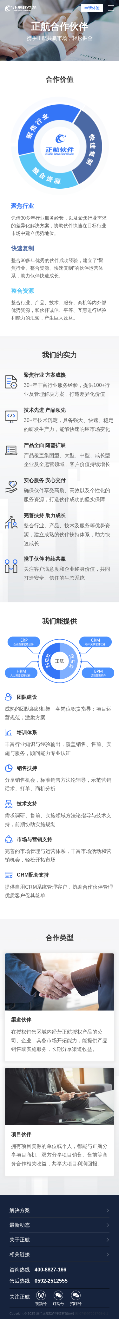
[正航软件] (20, 8)
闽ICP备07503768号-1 (91, 1313)
